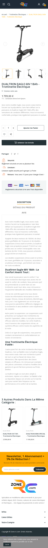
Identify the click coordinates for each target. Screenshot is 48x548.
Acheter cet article (26, 143)
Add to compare (11, 134)
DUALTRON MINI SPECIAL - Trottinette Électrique (35, 435)
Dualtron (6, 431)
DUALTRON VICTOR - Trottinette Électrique (11, 435)
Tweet (14, 154)
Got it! (7, 544)
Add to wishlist (4, 134)
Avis (24, 212)
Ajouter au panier (30, 128)
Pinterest (17, 154)
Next (43, 44)
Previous (5, 44)
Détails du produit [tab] (24, 207)
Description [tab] (24, 202)
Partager (11, 154)
